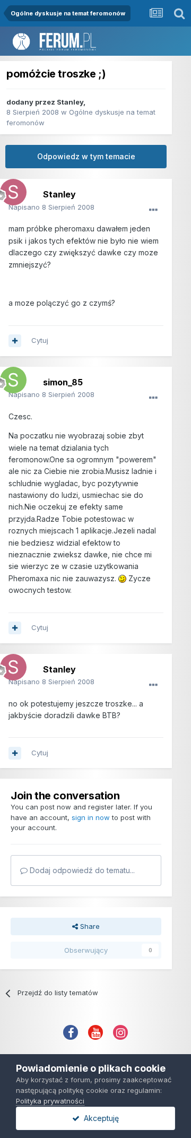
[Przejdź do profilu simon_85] (10, 377)
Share (89, 926)
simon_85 (63, 382)
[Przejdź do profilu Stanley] (10, 189)
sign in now (91, 817)
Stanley (70, 102)
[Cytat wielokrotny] (14, 340)
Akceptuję (99, 1118)
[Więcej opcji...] (153, 210)
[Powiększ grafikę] (122, 578)
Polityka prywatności (50, 1101)
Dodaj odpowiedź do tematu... (81, 870)
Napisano (51, 207)
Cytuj (39, 340)
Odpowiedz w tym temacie (86, 156)
